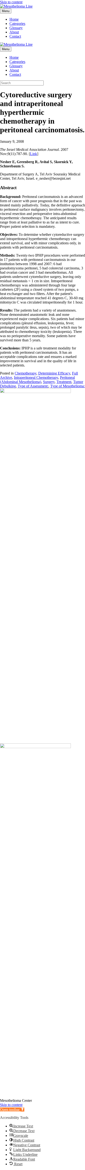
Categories (17, 24)
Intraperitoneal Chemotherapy (36, 377)
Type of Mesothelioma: (67, 386)
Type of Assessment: (33, 386)
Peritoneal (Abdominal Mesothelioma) (37, 379)
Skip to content (11, 2)
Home (14, 19)
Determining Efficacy (54, 373)
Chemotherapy (25, 373)
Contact (15, 36)
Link (33, 154)
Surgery (49, 382)
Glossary (16, 28)
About (14, 32)
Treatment (63, 382)
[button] (12, 1109)
